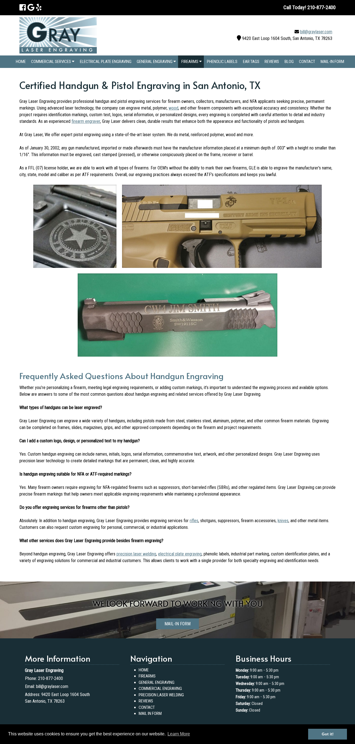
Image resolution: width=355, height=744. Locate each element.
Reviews (272, 61)
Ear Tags (251, 61)
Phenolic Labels (222, 61)
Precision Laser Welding (161, 694)
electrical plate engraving (180, 554)
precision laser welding (136, 554)
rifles (194, 520)
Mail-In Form (332, 61)
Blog (289, 61)
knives (283, 520)
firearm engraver (86, 121)
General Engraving (155, 61)
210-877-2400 (50, 678)
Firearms (190, 61)
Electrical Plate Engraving (105, 61)
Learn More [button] (179, 734)
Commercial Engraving (160, 688)
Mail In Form (150, 713)
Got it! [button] (328, 734)
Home (21, 61)
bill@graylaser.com (316, 31)
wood (173, 108)
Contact (307, 61)
